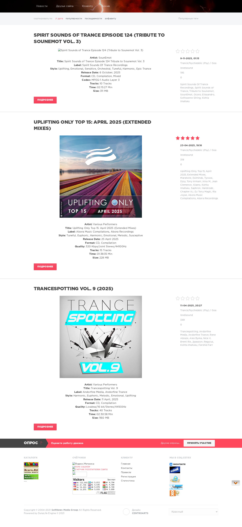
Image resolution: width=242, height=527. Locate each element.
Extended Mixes (196, 175)
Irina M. (206, 182)
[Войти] (213, 6)
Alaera (197, 185)
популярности (74, 19)
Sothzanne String (190, 98)
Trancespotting (189, 332)
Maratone (185, 178)
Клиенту (87, 6)
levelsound (186, 68)
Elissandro (208, 95)
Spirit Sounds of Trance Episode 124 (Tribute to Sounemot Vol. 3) (99, 38)
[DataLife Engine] (27, 6)
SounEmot (186, 95)
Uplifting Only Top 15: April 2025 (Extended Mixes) (92, 125)
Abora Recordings (207, 198)
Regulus (208, 342)
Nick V (207, 338)
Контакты (126, 468)
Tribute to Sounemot (201, 91)
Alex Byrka (195, 338)
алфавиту (110, 19)
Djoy (182, 182)
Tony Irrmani (194, 182)
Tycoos (208, 178)
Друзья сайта (64, 6)
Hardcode (207, 188)
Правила (126, 472)
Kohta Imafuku (188, 345)
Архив (106, 6)
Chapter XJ (186, 192)
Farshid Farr (206, 345)
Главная (125, 464)
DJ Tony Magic (203, 192)
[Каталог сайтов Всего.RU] (45, 471)
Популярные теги (188, 19)
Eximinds (198, 178)
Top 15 (201, 171)
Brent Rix (185, 342)
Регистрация (128, 477)
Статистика (127, 481)
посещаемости (93, 19)
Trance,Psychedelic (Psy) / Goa (198, 63)
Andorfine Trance (198, 335)
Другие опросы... (170, 443)
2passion (197, 342)
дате (60, 19)
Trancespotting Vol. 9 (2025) (73, 289)
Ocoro (197, 95)
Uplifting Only (188, 171)
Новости (41, 6)
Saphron (196, 188)
